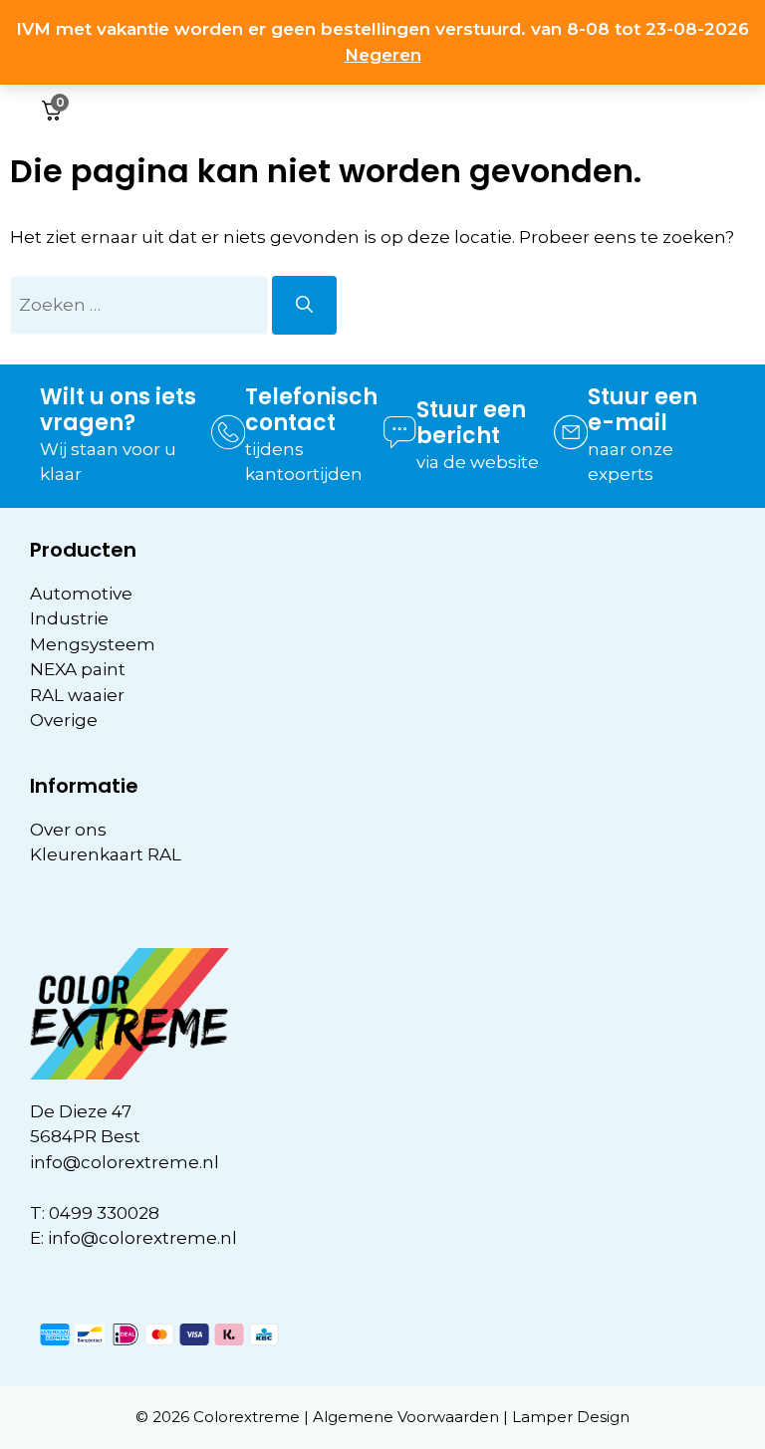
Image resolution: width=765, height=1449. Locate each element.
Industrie (69, 618)
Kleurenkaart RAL (105, 854)
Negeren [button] (383, 55)
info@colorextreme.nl (124, 1162)
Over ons (68, 830)
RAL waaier (77, 695)
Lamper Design (571, 1416)
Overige (64, 720)
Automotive (81, 594)
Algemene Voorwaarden (406, 1416)
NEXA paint (78, 669)
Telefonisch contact (311, 409)
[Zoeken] (304, 306)
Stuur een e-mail (642, 409)
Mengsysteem (92, 644)
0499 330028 (104, 1213)
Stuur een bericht (471, 422)
